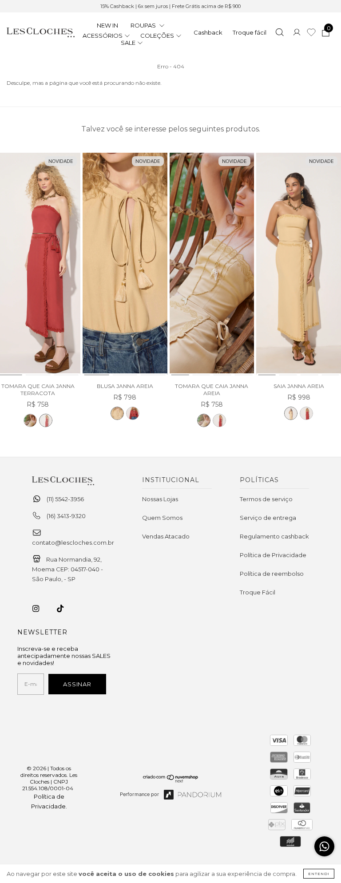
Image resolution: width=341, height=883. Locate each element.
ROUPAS (144, 25)
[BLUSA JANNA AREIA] (125, 264)
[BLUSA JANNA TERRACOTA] (132, 413)
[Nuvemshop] (170, 780)
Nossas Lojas (160, 499)
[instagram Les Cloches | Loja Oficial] (41, 609)
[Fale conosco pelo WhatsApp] (324, 846)
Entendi (318, 873)
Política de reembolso (272, 573)
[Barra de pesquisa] (279, 33)
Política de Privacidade (273, 554)
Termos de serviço (266, 499)
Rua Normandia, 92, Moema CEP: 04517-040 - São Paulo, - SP (67, 569)
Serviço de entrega (268, 517)
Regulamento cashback (274, 536)
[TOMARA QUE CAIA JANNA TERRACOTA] (45, 420)
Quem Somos (162, 517)
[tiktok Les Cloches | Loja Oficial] (65, 609)
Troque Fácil (257, 592)
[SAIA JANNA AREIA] (298, 264)
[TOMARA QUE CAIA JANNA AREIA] (30, 420)
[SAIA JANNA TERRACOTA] (306, 413)
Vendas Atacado (166, 536)
